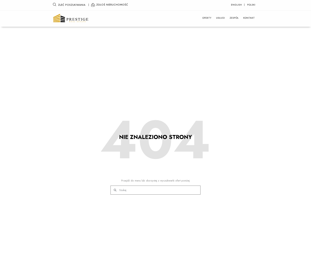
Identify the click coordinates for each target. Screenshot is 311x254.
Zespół (234, 18)
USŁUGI (220, 18)
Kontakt (249, 18)
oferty (206, 18)
